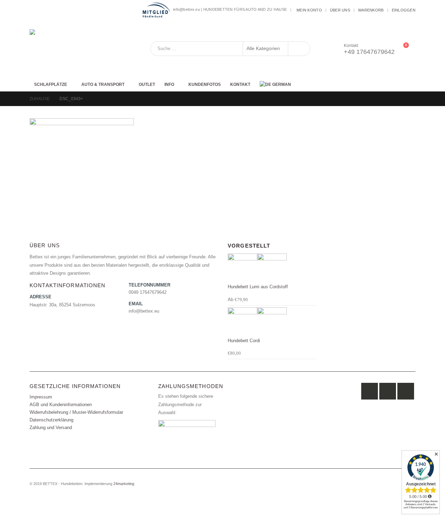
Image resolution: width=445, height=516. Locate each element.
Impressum (41, 397)
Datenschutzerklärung (51, 420)
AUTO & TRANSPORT (102, 84)
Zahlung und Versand (51, 427)
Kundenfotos (204, 84)
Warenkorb (370, 10)
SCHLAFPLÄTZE (50, 84)
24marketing (123, 484)
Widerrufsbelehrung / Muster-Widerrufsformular (76, 412)
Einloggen (403, 10)
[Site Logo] (73, 48)
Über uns (340, 10)
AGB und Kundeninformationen (61, 404)
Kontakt (240, 84)
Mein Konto (309, 10)
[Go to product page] (272, 268)
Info (169, 84)
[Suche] (299, 49)
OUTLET (147, 84)
